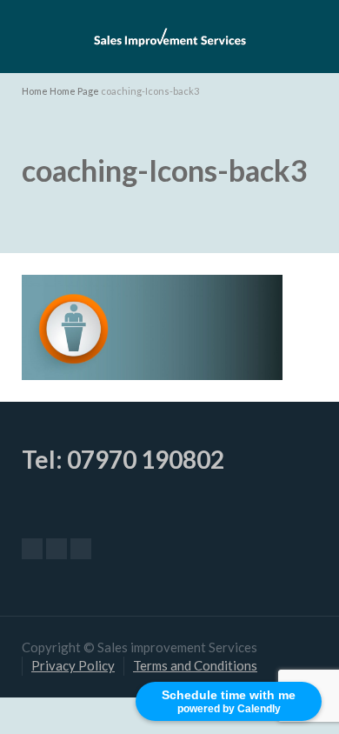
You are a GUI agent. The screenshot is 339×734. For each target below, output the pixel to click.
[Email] (32, 548)
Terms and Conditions (195, 665)
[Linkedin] (80, 548)
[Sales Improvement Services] (169, 35)
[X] (56, 548)
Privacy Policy (73, 665)
